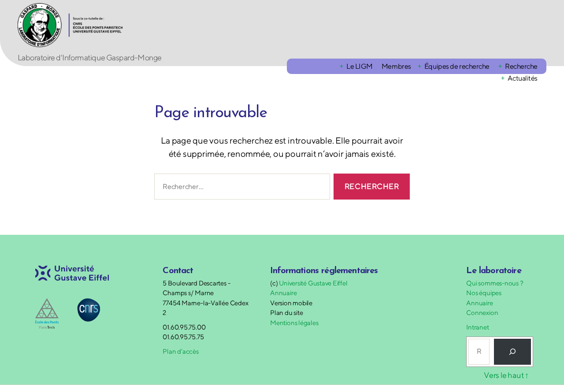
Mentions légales (294, 322)
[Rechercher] (512, 351)
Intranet (477, 327)
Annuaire (283, 292)
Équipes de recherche (457, 66)
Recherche (521, 66)
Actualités (523, 78)
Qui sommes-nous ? (494, 283)
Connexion (482, 312)
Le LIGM (359, 66)
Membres (396, 66)
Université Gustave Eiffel (313, 283)
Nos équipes (483, 292)
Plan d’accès (180, 351)
